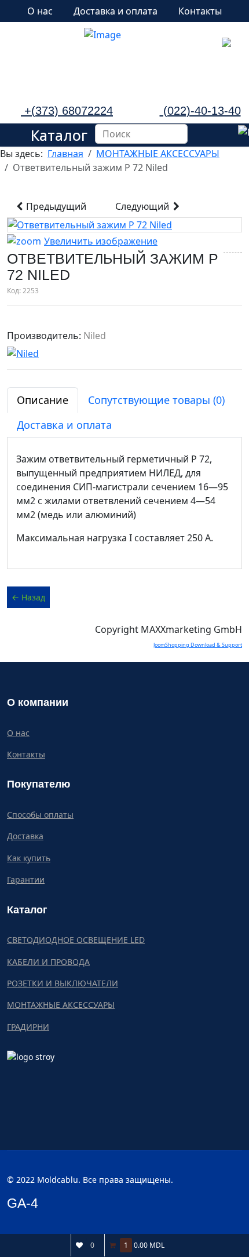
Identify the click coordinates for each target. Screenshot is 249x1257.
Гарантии (26, 879)
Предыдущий (55, 206)
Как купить (28, 857)
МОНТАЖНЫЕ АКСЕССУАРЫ (61, 1004)
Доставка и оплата (116, 11)
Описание (42, 400)
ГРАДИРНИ (28, 1026)
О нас (40, 11)
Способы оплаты (40, 814)
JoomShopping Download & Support (197, 644)
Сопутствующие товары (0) (156, 400)
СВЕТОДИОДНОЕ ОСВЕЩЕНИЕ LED (76, 939)
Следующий (143, 206)
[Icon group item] (66, 68)
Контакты (200, 11)
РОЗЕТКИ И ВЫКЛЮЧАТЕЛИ (62, 983)
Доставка (25, 835)
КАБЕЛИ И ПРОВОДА (48, 961)
